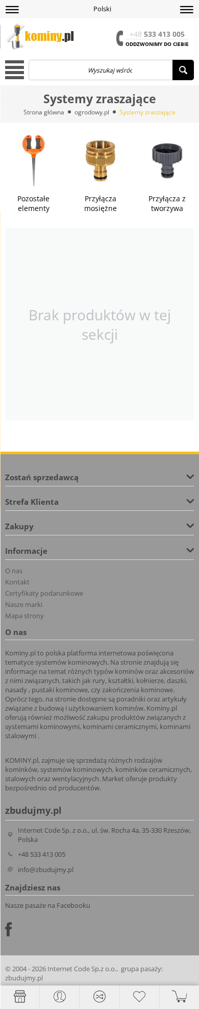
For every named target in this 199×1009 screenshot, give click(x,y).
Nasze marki (23, 604)
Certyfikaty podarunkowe (44, 593)
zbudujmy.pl (24, 977)
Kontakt (17, 581)
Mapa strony (24, 615)
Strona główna (43, 112)
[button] (12, 10)
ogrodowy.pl (91, 112)
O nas (13, 570)
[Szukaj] (183, 70)
